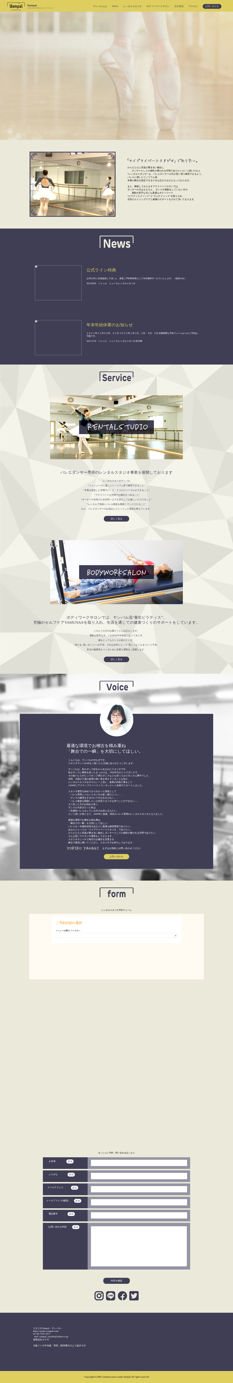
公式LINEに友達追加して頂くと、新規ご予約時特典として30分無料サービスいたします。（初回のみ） (136, 278)
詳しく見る (116, 519)
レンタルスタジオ (126, 283)
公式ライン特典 (101, 270)
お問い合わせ (116, 856)
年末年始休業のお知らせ (109, 324)
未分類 (139, 341)
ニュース (113, 283)
